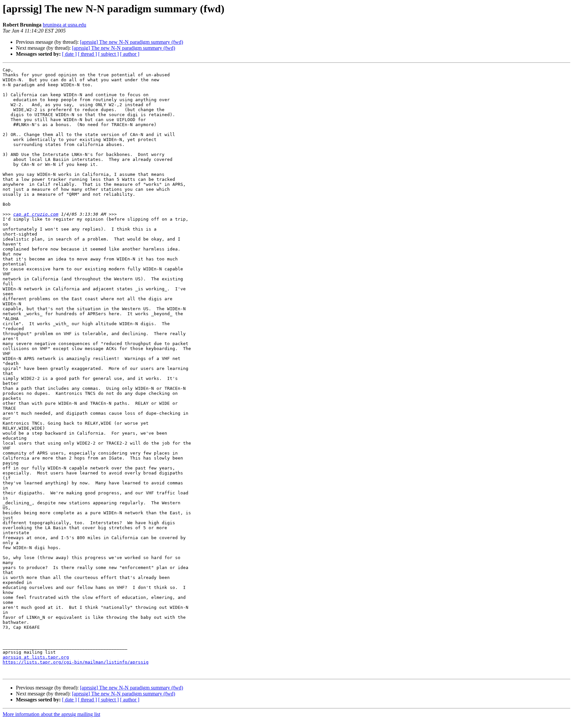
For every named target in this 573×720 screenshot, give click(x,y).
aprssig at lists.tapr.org (36, 657)
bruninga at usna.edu (64, 25)
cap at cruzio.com (35, 214)
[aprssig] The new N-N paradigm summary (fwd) (131, 42)
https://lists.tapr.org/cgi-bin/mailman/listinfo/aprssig (76, 662)
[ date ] (69, 54)
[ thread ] (87, 54)
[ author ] (129, 54)
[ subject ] (108, 54)
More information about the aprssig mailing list (51, 714)
